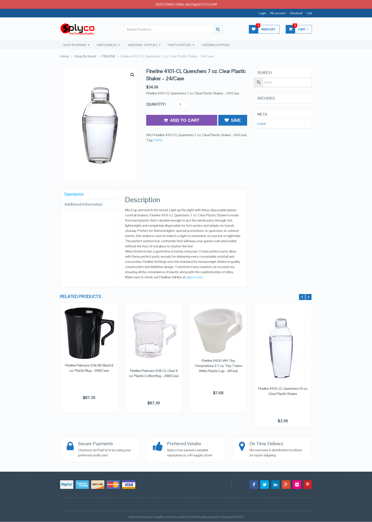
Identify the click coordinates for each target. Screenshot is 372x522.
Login (262, 13)
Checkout (296, 13)
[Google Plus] (286, 484)
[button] (132, 75)
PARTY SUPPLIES (179, 45)
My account (277, 13)
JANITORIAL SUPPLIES (142, 45)
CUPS (157, 140)
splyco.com (194, 277)
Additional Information (83, 204)
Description (74, 194)
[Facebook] (254, 484)
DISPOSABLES (107, 45)
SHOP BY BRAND (74, 45)
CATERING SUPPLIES (216, 45)
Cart (309, 13)
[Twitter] (264, 484)
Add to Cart (184, 120)
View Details (89, 329)
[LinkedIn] (275, 484)
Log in (261, 124)
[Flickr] (297, 484)
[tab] (89, 194)
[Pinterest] (307, 484)
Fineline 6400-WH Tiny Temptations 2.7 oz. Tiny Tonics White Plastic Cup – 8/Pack (218, 365)
